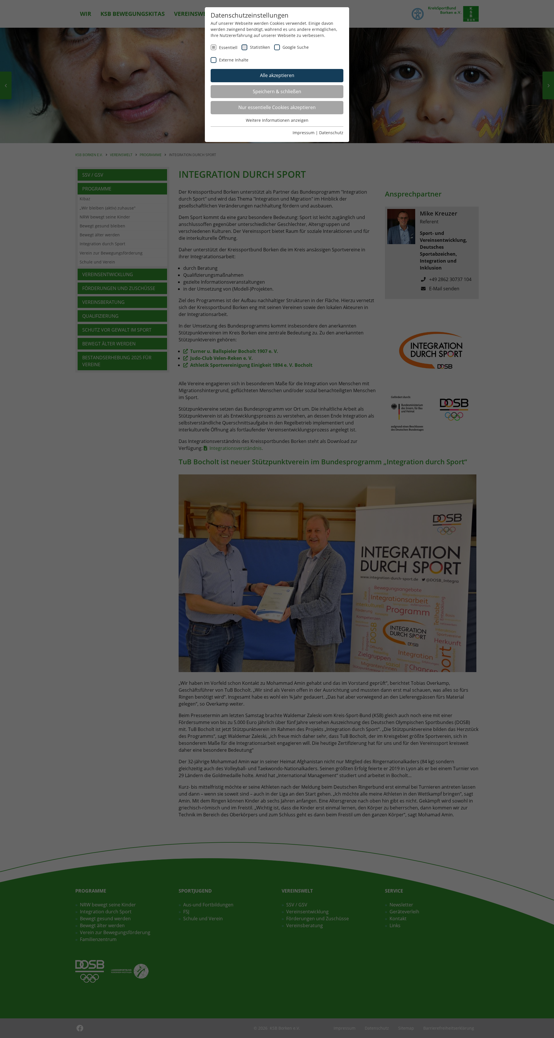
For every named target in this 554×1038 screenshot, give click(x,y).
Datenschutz (331, 132)
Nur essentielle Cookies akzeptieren (277, 107)
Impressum (304, 132)
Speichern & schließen (277, 91)
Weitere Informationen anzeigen (277, 120)
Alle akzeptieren (277, 75)
